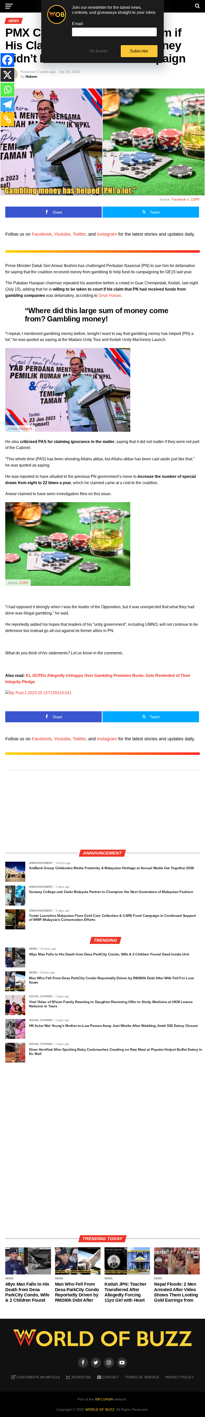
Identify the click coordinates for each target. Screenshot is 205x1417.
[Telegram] (7, 104)
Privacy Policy (179, 1377)
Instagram (107, 234)
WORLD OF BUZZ (99, 1409)
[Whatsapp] (7, 90)
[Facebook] (7, 60)
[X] (7, 75)
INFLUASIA (104, 1399)
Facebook (179, 199)
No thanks (99, 51)
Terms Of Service (142, 1377)
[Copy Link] (7, 119)
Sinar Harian (109, 295)
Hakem (31, 76)
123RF (195, 199)
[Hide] (2, 131)
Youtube (62, 234)
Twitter (79, 234)
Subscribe (139, 51)
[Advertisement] (102, 810)
